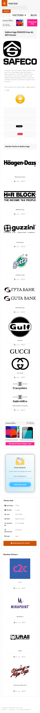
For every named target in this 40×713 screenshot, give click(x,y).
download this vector (21, 543)
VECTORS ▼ (19, 15)
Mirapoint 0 (20, 616)
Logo (28, 87)
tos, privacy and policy (23, 709)
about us (4, 709)
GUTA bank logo (20, 307)
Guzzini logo (20, 242)
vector (13, 3)
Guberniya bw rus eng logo (20, 405)
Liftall (20, 651)
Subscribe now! (20, 484)
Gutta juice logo (20, 275)
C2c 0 (20, 582)
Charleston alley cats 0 (20, 685)
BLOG (34, 15)
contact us (12, 709)
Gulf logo (20, 340)
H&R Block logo (20, 209)
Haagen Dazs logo (20, 177)
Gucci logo (20, 373)
